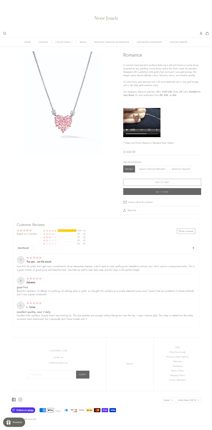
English (167, 400)
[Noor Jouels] (106, 16)
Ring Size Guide (177, 352)
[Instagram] (20, 399)
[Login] (201, 33)
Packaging (177, 366)
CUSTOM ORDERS (178, 42)
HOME (28, 42)
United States (187, 400)
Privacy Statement (177, 380)
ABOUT (83, 42)
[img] (34, 258)
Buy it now (162, 191)
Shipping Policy (177, 375)
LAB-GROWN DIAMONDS (149, 42)
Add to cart (162, 182)
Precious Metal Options (177, 356)
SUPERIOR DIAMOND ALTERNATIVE (111, 42)
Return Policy (177, 370)
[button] (49, 230)
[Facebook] (14, 399)
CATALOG (43, 42)
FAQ (177, 347)
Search (129, 363)
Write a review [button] (186, 231)
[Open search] (4, 33)
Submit (82, 374)
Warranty (177, 361)
